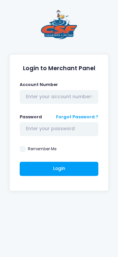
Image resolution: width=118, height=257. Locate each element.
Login (59, 168)
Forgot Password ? (77, 117)
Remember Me (42, 149)
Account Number (39, 84)
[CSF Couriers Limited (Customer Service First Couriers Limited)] (59, 26)
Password (31, 117)
